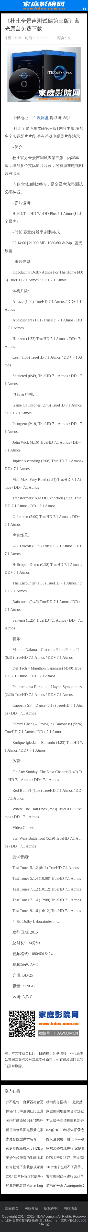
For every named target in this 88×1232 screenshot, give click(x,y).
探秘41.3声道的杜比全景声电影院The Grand (40, 1111)
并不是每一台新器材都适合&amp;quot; (35, 1102)
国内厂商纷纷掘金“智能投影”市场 (31, 1120)
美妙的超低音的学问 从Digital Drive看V (35, 1158)
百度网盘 (41, 118)
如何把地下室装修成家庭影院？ (30, 1167)
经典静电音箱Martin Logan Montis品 (34, 1186)
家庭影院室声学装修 (21, 1139)
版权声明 (51, 1208)
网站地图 (70, 1208)
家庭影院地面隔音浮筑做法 (66, 1111)
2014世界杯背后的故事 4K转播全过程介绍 (38, 1176)
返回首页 (12, 1208)
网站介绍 (31, 1208)
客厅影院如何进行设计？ (65, 1176)
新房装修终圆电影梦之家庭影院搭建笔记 (36, 1130)
